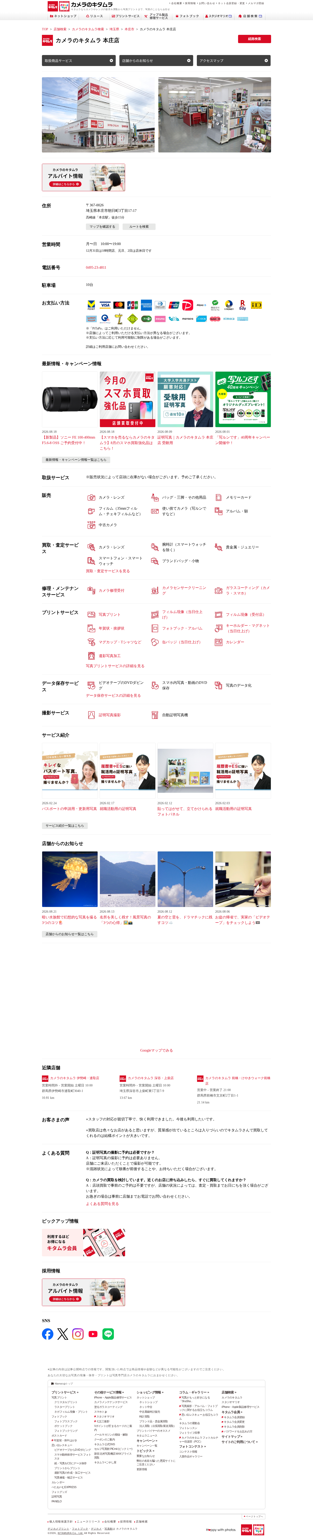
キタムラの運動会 (189, 1423)
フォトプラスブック (66, 1421)
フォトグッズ (59, 1492)
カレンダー (58, 1482)
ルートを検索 (139, 226)
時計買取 (144, 1416)
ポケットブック (63, 1426)
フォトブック (59, 1416)
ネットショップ (146, 1397)
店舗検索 (60, 29)
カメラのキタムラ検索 (88, 29)
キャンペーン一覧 (147, 1445)
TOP (45, 29)
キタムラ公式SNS (104, 1444)
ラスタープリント (64, 1407)
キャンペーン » (147, 1440)
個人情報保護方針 (61, 1521)
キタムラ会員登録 (234, 1417)
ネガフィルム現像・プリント (71, 1411)
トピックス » (145, 1451)
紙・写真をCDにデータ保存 (70, 1463)
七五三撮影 (102, 1421)
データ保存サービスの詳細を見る (113, 695)
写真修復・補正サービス (68, 1477)
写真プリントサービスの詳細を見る (115, 666)
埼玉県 (114, 29)
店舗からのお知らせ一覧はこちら (70, 934)
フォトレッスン (188, 1428)
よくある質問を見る (102, 1204)
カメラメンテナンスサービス (111, 1402)
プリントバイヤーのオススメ (153, 1430)
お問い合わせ (207, 3)
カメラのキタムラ (232, 1397)
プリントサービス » (65, 1392)
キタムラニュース (147, 1435)
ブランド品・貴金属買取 (153, 1421)
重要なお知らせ (146, 1456)
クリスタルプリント (66, 1402)
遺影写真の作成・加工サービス (72, 1472)
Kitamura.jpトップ (64, 1383)
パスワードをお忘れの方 (238, 1431)
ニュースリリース (88, 1521)
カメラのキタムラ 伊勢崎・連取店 (74, 1078)
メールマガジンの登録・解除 (111, 1434)
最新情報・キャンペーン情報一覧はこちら (76, 459)
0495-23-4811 (96, 267)
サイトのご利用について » (240, 1442)
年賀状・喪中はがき (65, 1440)
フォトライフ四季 (189, 1432)
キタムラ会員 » (232, 1412)
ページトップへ (254, 1516)
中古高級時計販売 (149, 1411)
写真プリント (59, 1397)
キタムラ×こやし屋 (105, 1462)
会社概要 (176, 3)
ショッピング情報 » (150, 1392)
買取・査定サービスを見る (108, 571)
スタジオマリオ (105, 1416)
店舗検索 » (229, 1392)
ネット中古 (145, 1407)
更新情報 (142, 1469)
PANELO (57, 1501)
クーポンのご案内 (104, 1439)
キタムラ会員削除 (234, 1426)
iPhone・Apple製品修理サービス (113, 1397)
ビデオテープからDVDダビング (72, 1449)
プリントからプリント (67, 1468)
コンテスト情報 (188, 1451)
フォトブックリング (66, 1430)
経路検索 (254, 39)
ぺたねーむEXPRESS (64, 1487)
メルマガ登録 (256, 3)
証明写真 (57, 1496)
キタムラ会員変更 (234, 1421)
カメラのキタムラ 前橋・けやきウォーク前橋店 (237, 1080)
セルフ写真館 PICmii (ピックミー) (113, 1449)
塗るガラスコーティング (108, 1407)
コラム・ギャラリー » (194, 1392)
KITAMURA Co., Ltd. (70, 1533)
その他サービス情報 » (109, 1392)
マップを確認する (102, 226)
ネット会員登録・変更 (231, 3)
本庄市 (129, 29)
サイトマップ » (232, 1436)
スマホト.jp (100, 1411)
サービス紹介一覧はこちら (65, 825)
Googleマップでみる (156, 1050)
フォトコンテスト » (192, 1446)
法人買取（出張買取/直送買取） (157, 1426)
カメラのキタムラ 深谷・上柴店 (151, 1078)
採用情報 (190, 3)
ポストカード (59, 1435)
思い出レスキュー (62, 1445)
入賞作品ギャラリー (191, 1456)
